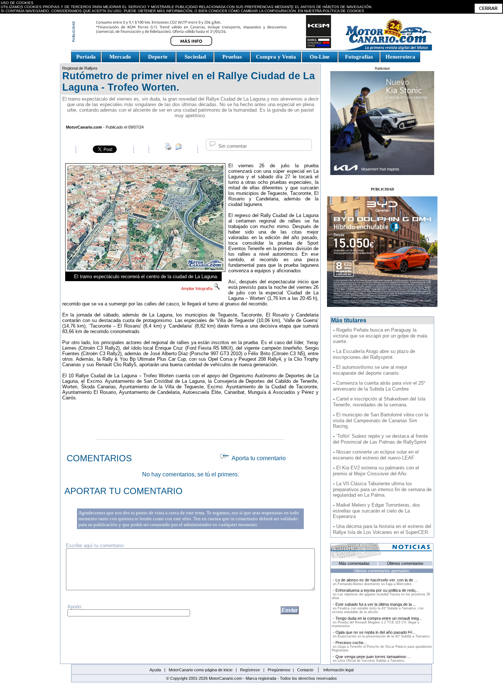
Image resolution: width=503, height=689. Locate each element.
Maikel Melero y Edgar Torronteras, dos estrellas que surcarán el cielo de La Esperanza (376, 510)
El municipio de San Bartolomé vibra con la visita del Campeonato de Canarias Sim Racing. (380, 420)
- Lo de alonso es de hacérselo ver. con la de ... (375, 582)
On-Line (320, 57)
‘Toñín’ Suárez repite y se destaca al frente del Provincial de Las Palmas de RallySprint (380, 439)
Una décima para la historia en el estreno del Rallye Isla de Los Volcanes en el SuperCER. (382, 529)
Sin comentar (232, 146)
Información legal (338, 670)
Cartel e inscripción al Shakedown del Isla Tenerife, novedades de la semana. (379, 402)
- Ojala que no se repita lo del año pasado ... (381, 634)
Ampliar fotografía (197, 288)
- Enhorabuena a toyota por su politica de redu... (381, 594)
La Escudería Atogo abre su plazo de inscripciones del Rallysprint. (374, 354)
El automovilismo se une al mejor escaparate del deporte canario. (370, 370)
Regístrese (250, 670)
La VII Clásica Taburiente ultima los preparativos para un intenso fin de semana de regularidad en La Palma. (382, 489)
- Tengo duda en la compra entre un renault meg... (377, 622)
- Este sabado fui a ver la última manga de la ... (377, 608)
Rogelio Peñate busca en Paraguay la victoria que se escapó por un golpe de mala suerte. (380, 335)
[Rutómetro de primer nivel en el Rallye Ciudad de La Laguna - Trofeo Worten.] (145, 268)
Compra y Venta (276, 57)
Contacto (305, 670)
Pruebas (232, 57)
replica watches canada (26, 17)
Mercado (120, 57)
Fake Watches (87, 65)
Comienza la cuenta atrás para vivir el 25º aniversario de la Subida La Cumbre (379, 386)
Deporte (157, 57)
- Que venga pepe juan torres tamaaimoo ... (371, 658)
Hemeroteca (400, 57)
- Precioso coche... (382, 646)
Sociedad (195, 57)
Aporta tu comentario (257, 458)
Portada (86, 57)
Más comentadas (354, 563)
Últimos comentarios (405, 563)
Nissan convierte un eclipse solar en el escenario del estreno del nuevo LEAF (376, 455)
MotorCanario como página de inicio (200, 670)
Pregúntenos (279, 670)
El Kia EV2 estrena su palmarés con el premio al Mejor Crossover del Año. (376, 470)
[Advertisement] (190, 417)
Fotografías (359, 57)
